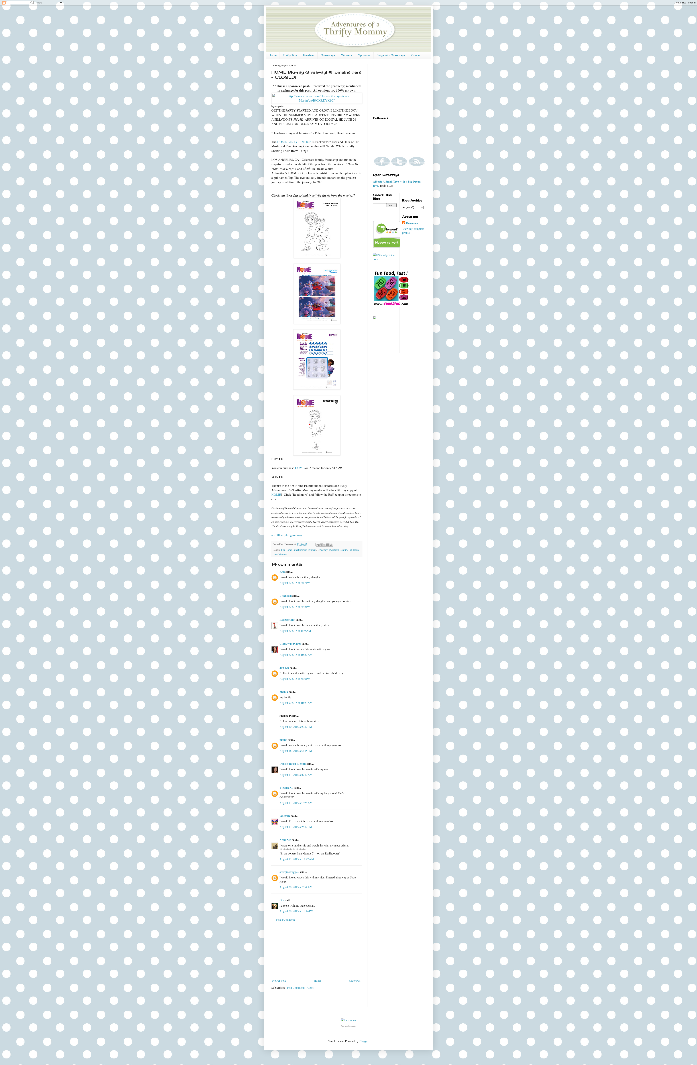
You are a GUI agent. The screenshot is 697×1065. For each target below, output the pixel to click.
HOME (300, 468)
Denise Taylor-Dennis (293, 763)
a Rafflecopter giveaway (286, 535)
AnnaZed (285, 840)
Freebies (309, 55)
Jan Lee (284, 668)
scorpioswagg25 (289, 872)
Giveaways (328, 55)
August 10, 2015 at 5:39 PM (296, 727)
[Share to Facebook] (327, 545)
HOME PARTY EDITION (294, 142)
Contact (416, 55)
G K (282, 900)
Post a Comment (285, 919)
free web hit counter (348, 1026)
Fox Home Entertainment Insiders (298, 549)
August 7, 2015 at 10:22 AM (296, 654)
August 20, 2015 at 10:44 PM (296, 911)
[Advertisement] (317, 950)
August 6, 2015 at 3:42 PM (295, 607)
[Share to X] (324, 545)
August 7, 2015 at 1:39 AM (295, 630)
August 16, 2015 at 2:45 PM (296, 751)
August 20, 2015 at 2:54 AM (296, 887)
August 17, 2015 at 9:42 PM (296, 827)
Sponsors (364, 55)
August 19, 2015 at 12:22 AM (297, 859)
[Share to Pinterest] (331, 545)
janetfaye (285, 816)
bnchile (284, 692)
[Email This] (317, 545)
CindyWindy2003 (290, 643)
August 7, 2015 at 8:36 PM (295, 678)
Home (273, 55)
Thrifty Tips (290, 55)
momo (283, 739)
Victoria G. (286, 787)
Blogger (363, 1041)
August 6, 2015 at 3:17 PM (295, 583)
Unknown (286, 595)
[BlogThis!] (321, 545)
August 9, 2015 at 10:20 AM (296, 703)
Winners (346, 55)
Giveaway (322, 549)
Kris (282, 571)
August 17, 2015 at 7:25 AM (296, 803)
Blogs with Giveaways (391, 55)
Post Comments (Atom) (300, 987)
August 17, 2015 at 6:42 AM (296, 775)
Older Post (355, 980)
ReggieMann (287, 619)
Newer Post (279, 980)
